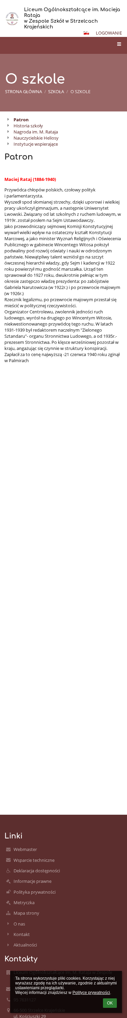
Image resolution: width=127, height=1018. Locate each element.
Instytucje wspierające (36, 144)
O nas (19, 924)
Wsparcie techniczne (34, 860)
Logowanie (109, 33)
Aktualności (25, 945)
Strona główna (23, 91)
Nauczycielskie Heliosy (36, 138)
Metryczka (24, 902)
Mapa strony (26, 913)
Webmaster (25, 849)
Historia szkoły (28, 126)
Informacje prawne (32, 881)
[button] (86, 33)
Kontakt (22, 934)
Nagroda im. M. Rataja (36, 132)
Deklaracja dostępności (37, 871)
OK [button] (110, 1003)
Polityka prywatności (35, 892)
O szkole (80, 91)
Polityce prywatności (91, 992)
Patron (21, 120)
